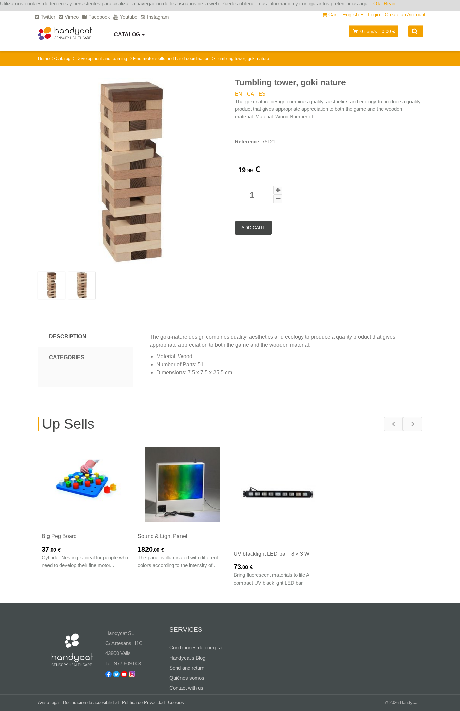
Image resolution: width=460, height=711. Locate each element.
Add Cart (253, 227)
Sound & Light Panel (162, 536)
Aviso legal (49, 702)
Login (374, 14)
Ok (376, 3)
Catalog (127, 34)
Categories (67, 357)
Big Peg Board (59, 536)
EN (238, 94)
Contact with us (186, 688)
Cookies (176, 702)
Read (389, 3)
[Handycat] (65, 34)
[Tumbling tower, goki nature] (131, 171)
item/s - (377, 31)
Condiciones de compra (195, 647)
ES (262, 94)
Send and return (186, 668)
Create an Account (405, 14)
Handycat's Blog (187, 658)
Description (67, 336)
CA (250, 94)
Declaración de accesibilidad (91, 702)
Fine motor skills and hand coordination (171, 58)
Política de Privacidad (143, 702)
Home (44, 58)
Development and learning (101, 58)
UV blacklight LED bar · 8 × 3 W (271, 554)
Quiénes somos (186, 678)
